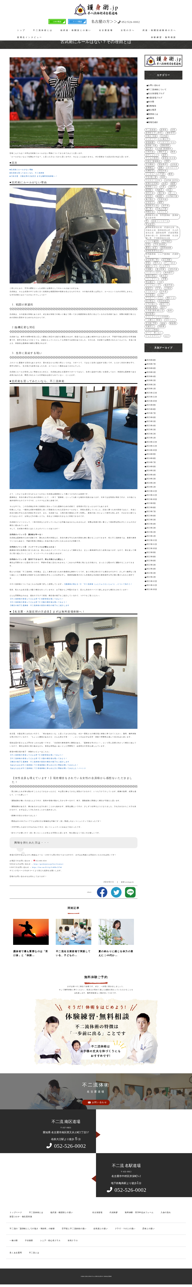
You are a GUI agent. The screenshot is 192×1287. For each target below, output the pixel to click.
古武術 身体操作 (163, 149)
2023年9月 (151, 503)
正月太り (150, 203)
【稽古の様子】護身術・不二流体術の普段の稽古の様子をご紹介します (39, 605)
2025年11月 (151, 397)
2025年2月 (151, 434)
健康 (173, 152)
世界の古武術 (152, 184)
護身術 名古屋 (168, 158)
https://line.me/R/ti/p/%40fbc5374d (47, 867)
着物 (148, 263)
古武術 (164, 136)
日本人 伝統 (151, 136)
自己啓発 (166, 260)
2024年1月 (151, 487)
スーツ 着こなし (154, 333)
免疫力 (149, 288)
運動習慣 (165, 145)
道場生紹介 (153, 122)
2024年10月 (151, 450)
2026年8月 (151, 360)
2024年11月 (151, 446)
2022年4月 (151, 569)
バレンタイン (152, 279)
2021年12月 (151, 581)
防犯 (164, 184)
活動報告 (152, 106)
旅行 (163, 307)
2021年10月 (151, 589)
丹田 (167, 161)
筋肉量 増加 (151, 307)
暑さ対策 (160, 269)
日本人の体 (161, 209)
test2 (161, 295)
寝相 (163, 323)
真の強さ (150, 199)
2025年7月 (151, 413)
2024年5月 (151, 470)
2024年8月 (151, 458)
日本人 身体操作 (153, 161)
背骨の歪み (151, 276)
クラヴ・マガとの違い (125, 1229)
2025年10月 (151, 401)
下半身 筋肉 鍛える (154, 310)
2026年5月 (151, 372)
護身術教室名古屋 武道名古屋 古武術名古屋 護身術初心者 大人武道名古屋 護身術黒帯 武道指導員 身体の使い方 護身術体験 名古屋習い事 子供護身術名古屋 (162, 232)
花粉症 (172, 187)
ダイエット (172, 168)
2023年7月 (151, 511)
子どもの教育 (152, 158)
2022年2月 (151, 577)
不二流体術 (151, 130)
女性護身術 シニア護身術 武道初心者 (162, 255)
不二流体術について (157, 89)
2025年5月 (151, 421)
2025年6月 (151, 417)
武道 (162, 187)
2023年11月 (151, 495)
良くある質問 (16, 1253)
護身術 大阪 (151, 145)
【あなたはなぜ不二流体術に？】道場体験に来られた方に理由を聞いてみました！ (44, 765)
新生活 (149, 196)
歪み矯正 (150, 282)
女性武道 (173, 269)
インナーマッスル (167, 142)
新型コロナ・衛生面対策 (21, 1217)
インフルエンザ (153, 285)
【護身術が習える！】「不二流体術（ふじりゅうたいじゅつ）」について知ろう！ (98, 584)
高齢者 (159, 190)
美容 (169, 190)
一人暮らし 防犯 (153, 320)
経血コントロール (160, 221)
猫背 (161, 203)
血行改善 (150, 314)
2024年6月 (151, 467)
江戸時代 (166, 241)
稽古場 (162, 193)
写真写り (150, 326)
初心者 (149, 149)
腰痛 (171, 174)
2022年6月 (151, 561)
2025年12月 (151, 393)
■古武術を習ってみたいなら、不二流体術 (27, 173)
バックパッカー (153, 272)
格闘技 (159, 196)
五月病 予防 (151, 323)
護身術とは (153, 114)
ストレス (163, 212)
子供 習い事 (151, 177)
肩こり (172, 193)
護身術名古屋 (152, 206)
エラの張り (151, 304)
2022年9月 (151, 552)
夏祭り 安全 (151, 248)
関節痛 (162, 326)
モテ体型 (150, 295)
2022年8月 (151, 557)
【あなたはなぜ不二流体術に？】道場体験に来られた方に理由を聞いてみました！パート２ (48, 768)
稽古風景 (152, 110)
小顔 (161, 282)
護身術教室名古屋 (154, 251)
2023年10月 (151, 499)
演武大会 (150, 193)
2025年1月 (151, 438)
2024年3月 (151, 479)
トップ (21, 30)
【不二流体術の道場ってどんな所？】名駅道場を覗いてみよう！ (37, 599)
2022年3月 (151, 573)
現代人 (157, 263)
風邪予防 (169, 285)
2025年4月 (151, 426)
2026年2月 (151, 385)
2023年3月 (151, 528)
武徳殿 (149, 269)
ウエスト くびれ (153, 180)
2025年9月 (151, 405)
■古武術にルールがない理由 (21, 169)
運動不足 (163, 152)
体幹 (164, 155)
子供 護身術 (159, 244)
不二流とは (34, 1253)
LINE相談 (57, 21)
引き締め (150, 164)
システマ (164, 266)
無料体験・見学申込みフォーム (139, 1212)
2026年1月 (151, 389)
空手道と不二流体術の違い (74, 1229)
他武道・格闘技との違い (75, 30)
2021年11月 (151, 585)
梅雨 (173, 184)
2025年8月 (151, 409)
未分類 (151, 102)
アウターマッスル (154, 298)
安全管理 (150, 224)
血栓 (170, 310)
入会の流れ (166, 1212)
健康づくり (151, 266)
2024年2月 (151, 483)
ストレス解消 (152, 241)
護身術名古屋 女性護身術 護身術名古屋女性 (162, 216)
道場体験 (150, 142)
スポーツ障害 (152, 330)
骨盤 (164, 279)
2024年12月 (151, 442)
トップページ (16, 1212)
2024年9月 (151, 454)
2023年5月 (151, 520)
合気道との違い (100, 1229)
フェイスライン (153, 336)
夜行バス (164, 304)
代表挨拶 (114, 1212)
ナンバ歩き (170, 263)
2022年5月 (151, 565)
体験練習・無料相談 (163, 37)
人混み (168, 288)
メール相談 (77, 21)
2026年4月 (151, 376)
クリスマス (151, 291)
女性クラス (73, 1240)
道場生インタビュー (29, 37)
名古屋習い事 (152, 260)
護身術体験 (166, 248)
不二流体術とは (43, 30)
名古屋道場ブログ (156, 93)
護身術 (163, 130)
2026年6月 (151, 368)
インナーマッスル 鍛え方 (157, 139)
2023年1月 (151, 536)
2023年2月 (151, 532)
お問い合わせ (154, 85)
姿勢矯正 (150, 168)
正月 (158, 288)
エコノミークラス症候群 (157, 317)
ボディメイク (152, 155)
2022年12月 (151, 540)
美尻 (163, 177)
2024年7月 (151, 462)
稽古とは (171, 298)
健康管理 (171, 133)
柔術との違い (148, 1229)
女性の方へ (128, 30)
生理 (148, 244)
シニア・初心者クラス (50, 1240)
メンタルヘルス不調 (155, 174)
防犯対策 (163, 171)
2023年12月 (151, 491)
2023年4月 (151, 524)
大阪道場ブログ (155, 98)
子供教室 (29, 1240)
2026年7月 (151, 364)
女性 (173, 130)
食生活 (163, 276)
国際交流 (150, 212)
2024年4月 (151, 475)
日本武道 (150, 152)
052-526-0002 (115, 21)
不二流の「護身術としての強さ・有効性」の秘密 (32, 1229)
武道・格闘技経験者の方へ (159, 30)
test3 (167, 336)
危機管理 (150, 171)
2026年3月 (151, 380)
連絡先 (151, 118)
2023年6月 (151, 516)
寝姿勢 (173, 323)
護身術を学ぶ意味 (154, 133)
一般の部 (14, 1240)
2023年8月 (151, 507)
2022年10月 (151, 548)
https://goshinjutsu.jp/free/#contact (48, 864)
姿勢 (161, 168)
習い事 (149, 209)
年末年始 (163, 199)
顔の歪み (150, 301)
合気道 (174, 164)
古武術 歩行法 (171, 180)
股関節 (149, 190)
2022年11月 (151, 544)
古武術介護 (172, 196)
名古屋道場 (106, 30)
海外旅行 (169, 272)
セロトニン (170, 320)
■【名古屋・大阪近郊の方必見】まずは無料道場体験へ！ (33, 176)
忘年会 (163, 291)
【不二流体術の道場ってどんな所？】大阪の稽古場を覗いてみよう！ (38, 602)
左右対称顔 (164, 301)
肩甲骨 (165, 206)
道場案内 (163, 164)
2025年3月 (151, 430)
